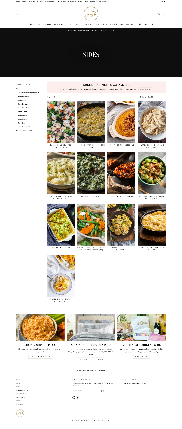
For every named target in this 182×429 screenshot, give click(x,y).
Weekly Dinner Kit (22, 390)
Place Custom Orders (24, 130)
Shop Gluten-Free (24, 127)
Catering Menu (61, 2)
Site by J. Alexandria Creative (104, 421)
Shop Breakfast (23, 108)
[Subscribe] (102, 390)
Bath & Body (60, 24)
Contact (18, 401)
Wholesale (102, 2)
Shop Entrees (23, 104)
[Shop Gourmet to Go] (40, 327)
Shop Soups (22, 119)
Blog (86, 2)
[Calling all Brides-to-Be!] (141, 327)
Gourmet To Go (33, 2)
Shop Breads (22, 123)
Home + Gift (34, 24)
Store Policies (20, 397)
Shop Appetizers (24, 96)
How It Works (142, 357)
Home (18, 2)
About (24, 2)
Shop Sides (22, 111)
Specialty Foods (128, 24)
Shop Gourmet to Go (24, 89)
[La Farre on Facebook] (78, 397)
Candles (47, 24)
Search (18, 380)
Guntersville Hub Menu (75, 2)
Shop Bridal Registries (47, 2)
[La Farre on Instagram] (73, 397)
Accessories (75, 24)
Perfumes (88, 24)
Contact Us (93, 2)
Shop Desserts (23, 115)
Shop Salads (22, 100)
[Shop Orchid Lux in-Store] (91, 327)
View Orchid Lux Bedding (91, 359)
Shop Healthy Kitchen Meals (28, 92)
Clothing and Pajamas (106, 24)
